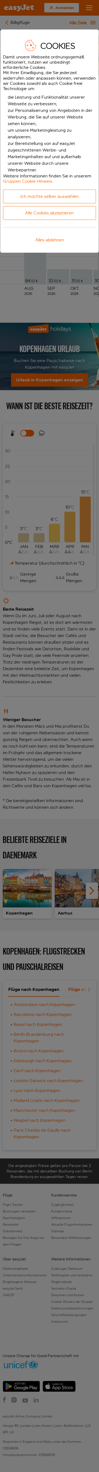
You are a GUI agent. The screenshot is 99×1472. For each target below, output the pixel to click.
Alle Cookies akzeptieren (49, 212)
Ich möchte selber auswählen (49, 196)
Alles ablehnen (49, 239)
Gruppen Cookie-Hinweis (27, 181)
